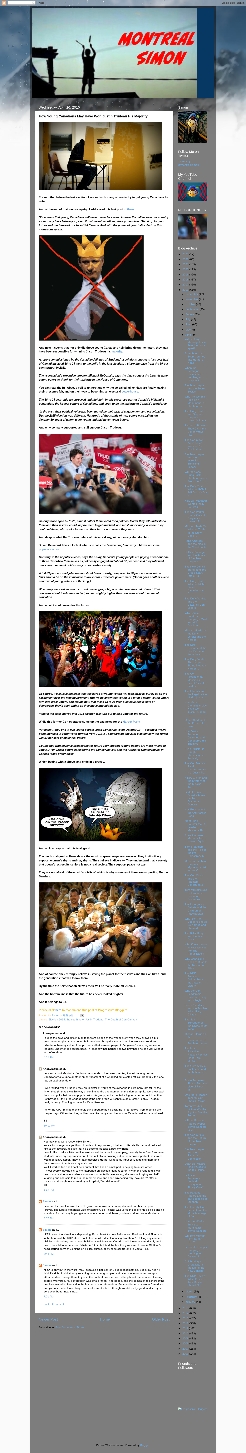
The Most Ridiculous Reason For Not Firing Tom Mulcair (196, 1054)
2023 (185, 254)
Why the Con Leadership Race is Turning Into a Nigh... (196, 995)
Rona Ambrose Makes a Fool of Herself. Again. (196, 838)
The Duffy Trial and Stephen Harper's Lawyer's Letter (195, 416)
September (192, 309)
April (188, 334)
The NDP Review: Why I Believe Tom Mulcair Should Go (195, 1281)
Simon (47, 1201)
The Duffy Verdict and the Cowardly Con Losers (195, 603)
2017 (185, 284)
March (189, 1291)
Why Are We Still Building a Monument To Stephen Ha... (195, 401)
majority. (117, 351)
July (188, 319)
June (188, 324)
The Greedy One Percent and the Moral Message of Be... (196, 1212)
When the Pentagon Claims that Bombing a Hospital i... (193, 374)
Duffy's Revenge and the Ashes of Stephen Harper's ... (195, 557)
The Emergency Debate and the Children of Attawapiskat (195, 909)
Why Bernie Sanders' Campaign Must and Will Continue (196, 619)
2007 (185, 1348)
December (192, 294)
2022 (185, 259)
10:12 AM (49, 1125)
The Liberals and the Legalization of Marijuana (196, 694)
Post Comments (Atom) (69, 1327)
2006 (185, 1353)
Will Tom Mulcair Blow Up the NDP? (195, 1238)
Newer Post (48, 1319)
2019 (185, 274)
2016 (185, 289)
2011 (185, 1328)
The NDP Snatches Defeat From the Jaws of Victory (194, 979)
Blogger (144, 1445)
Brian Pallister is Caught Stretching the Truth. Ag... (194, 753)
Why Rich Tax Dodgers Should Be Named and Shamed (196, 923)
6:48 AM (49, 1253)
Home (105, 1319)
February (191, 1296)
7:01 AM (49, 1296)
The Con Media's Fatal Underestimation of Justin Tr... (195, 768)
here (58, 1010)
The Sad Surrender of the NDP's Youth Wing (196, 1024)
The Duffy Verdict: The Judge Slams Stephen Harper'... (195, 664)
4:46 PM (49, 1190)
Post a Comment (54, 1304)
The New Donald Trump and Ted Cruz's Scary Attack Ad (195, 571)
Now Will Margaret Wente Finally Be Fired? (196, 503)
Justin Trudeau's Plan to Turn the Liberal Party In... (196, 1085)
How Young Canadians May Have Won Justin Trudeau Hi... (196, 708)
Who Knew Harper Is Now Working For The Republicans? (196, 949)
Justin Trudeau (94, 1019)
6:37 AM (49, 1218)
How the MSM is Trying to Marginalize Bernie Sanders (195, 1226)
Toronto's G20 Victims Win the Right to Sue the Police (196, 1111)
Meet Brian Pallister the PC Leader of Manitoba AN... (195, 825)
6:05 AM (49, 1057)
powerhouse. (130, 391)
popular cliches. (49, 549)
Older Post (161, 1319)
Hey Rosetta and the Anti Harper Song (195, 812)
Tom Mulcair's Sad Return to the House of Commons (196, 894)
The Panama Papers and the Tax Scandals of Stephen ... (196, 1197)
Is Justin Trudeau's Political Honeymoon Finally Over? (194, 1181)
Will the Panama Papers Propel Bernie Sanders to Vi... (195, 1125)
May (188, 329)
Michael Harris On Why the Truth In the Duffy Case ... (196, 531)
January (190, 1301)
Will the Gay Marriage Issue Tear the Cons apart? (195, 344)
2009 (185, 1338)
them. (131, 209)
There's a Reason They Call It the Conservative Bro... (195, 430)
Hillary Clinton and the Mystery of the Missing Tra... (196, 782)
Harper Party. (131, 721)
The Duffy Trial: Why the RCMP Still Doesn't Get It (196, 491)
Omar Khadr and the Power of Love (195, 723)
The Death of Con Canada (121, 1019)
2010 (185, 1333)
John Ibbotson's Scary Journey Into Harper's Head (195, 358)
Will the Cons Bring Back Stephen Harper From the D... (196, 476)
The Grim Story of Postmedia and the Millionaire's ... (195, 1071)
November (192, 299)
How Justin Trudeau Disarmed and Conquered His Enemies (195, 737)
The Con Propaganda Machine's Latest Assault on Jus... (194, 680)
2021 (185, 264)
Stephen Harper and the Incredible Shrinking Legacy (194, 460)
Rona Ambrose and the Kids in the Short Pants (195, 543)
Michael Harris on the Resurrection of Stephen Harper (196, 1039)
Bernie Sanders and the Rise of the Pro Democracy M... (196, 851)
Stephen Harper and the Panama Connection (194, 1154)
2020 (185, 269)
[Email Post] (82, 1015)
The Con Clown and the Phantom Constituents (194, 880)
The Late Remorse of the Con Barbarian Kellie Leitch (195, 649)
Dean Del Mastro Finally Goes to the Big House (195, 1166)
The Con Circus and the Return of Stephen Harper (195, 1139)
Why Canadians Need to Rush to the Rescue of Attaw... (196, 964)
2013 (185, 1318)
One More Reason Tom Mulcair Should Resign (196, 1097)
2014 (185, 1313)
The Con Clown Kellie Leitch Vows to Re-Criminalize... (194, 445)
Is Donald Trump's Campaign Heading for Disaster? (196, 1252)
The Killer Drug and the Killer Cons (194, 936)
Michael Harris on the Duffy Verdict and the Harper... (195, 635)
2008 (185, 1343)
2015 (185, 1308)
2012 (185, 1323)
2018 (185, 279)
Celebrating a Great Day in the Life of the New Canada (194, 1266)
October (190, 304)
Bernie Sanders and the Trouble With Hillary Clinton (196, 1010)
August (190, 314)
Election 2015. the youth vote (66, 1019)
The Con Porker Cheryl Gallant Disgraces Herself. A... (195, 517)
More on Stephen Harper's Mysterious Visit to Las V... (196, 866)
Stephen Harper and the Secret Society (195, 388)
